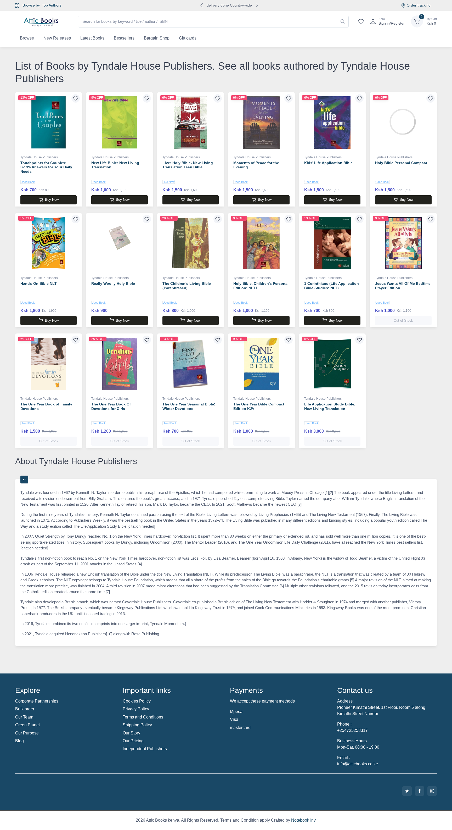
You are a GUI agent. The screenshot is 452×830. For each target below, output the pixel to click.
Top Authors (51, 5)
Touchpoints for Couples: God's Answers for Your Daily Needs (46, 167)
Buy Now (52, 200)
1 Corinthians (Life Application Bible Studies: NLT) (331, 285)
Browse (27, 38)
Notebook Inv (303, 820)
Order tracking (419, 5)
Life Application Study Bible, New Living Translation (329, 406)
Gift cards (187, 38)
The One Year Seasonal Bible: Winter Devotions (188, 406)
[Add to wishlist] (75, 98)
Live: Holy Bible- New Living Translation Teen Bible (187, 165)
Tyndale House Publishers (39, 157)
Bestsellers (124, 38)
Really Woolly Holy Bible (113, 283)
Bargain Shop (157, 38)
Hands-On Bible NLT (38, 283)
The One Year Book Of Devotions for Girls (111, 406)
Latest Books (92, 38)
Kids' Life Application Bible (328, 163)
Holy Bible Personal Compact (401, 163)
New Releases (57, 38)
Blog (19, 741)
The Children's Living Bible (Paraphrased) (186, 285)
